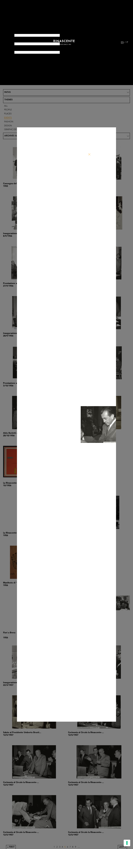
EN (122, 42)
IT (127, 42)
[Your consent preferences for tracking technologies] (127, 843)
